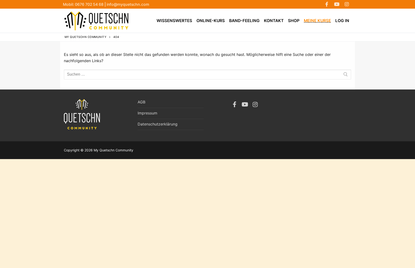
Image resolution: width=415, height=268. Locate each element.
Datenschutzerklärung (157, 124)
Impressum (147, 113)
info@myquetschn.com (128, 4)
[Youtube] (336, 4)
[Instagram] (346, 4)
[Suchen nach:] (207, 75)
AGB (141, 102)
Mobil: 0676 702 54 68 (83, 4)
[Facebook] (326, 4)
